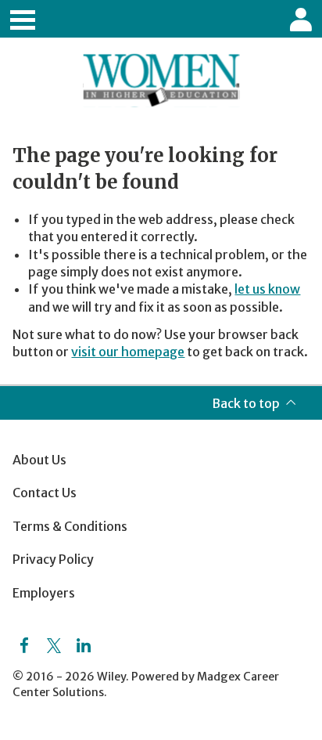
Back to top (246, 403)
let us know (267, 289)
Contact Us (45, 492)
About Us (39, 459)
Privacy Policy (53, 559)
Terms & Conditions (70, 526)
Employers (44, 593)
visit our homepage (127, 351)
